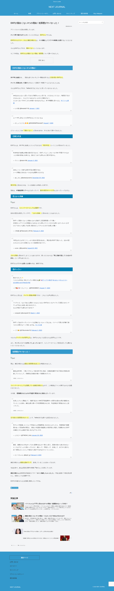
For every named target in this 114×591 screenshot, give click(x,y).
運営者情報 (13, 578)
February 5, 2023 (38, 231)
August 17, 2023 (45, 288)
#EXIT (50, 280)
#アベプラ (45, 280)
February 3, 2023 (36, 330)
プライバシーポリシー (17, 574)
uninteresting (15, 488)
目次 (40, 60)
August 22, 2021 (33, 248)
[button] (102, 22)
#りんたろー (63, 280)
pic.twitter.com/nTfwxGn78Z (21, 283)
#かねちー (56, 280)
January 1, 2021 (34, 108)
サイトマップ (14, 570)
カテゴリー (13, 566)
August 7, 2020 (48, 123)
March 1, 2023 (35, 313)
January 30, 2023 (37, 435)
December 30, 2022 (38, 178)
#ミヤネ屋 (39, 325)
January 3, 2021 (33, 160)
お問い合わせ (14, 562)
